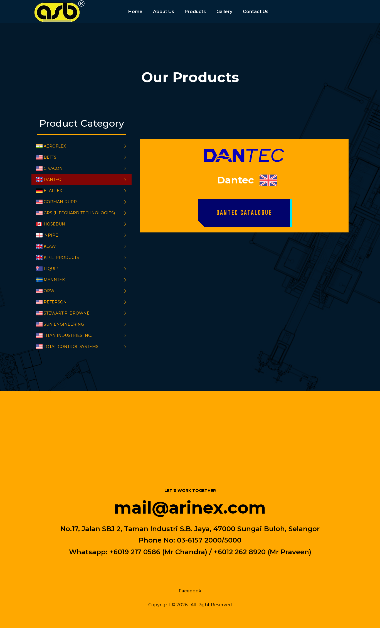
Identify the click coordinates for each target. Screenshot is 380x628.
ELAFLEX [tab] (53, 190)
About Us (163, 11)
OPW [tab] (49, 290)
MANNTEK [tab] (54, 279)
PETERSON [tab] (55, 302)
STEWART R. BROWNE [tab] (67, 313)
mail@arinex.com (190, 507)
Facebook (190, 590)
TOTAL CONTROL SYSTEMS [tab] (71, 346)
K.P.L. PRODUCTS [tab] (61, 257)
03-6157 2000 (199, 540)
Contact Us (255, 11)
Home (135, 11)
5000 (232, 540)
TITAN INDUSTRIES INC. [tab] (68, 335)
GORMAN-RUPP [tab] (60, 201)
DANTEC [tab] (52, 179)
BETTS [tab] (50, 157)
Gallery (224, 11)
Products (195, 11)
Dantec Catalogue (244, 212)
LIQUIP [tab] (51, 268)
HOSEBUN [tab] (54, 224)
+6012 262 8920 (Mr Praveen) (262, 552)
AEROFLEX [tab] (55, 146)
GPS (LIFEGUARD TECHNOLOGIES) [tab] (79, 212)
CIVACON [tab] (53, 168)
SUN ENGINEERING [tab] (64, 324)
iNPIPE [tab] (51, 235)
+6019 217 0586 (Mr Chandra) (158, 552)
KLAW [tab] (50, 246)
